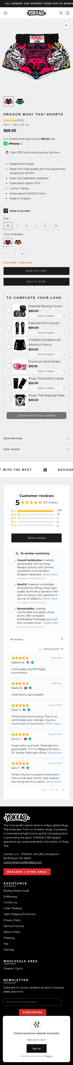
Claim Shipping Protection (20, 914)
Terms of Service (14, 926)
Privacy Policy (12, 920)
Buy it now (36, 281)
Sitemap (9, 949)
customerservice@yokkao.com (23, 862)
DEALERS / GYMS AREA (27, 871)
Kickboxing (10, 896)
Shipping (9, 937)
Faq (6, 943)
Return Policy (12, 932)
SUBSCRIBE (33, 1012)
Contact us (10, 902)
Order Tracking (13, 908)
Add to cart (36, 270)
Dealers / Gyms (13, 968)
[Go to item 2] (20, 101)
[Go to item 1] (8, 101)
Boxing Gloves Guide (16, 890)
